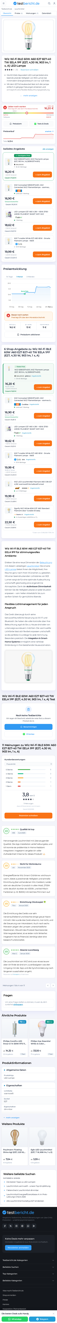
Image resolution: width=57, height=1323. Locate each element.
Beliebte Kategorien (12, 1280)
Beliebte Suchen (11, 1267)
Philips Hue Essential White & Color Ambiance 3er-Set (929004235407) (41, 1045)
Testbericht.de (6, 9)
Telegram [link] (44, 1319)
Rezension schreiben (28, 815)
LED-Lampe (10, 569)
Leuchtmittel (19, 9)
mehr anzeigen (30, 95)
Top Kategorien (10, 1274)
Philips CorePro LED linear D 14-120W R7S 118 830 (14, 1043)
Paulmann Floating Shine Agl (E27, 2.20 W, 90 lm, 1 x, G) (13, 1152)
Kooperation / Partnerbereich (14, 1309)
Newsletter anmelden (18, 1247)
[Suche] (49, 3)
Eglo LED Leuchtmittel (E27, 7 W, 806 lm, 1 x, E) (41, 1150)
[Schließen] (53, 1314)
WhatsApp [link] (16, 1319)
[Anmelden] (54, 3)
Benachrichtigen (30, 727)
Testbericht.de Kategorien (15, 1260)
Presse (5, 1300)
